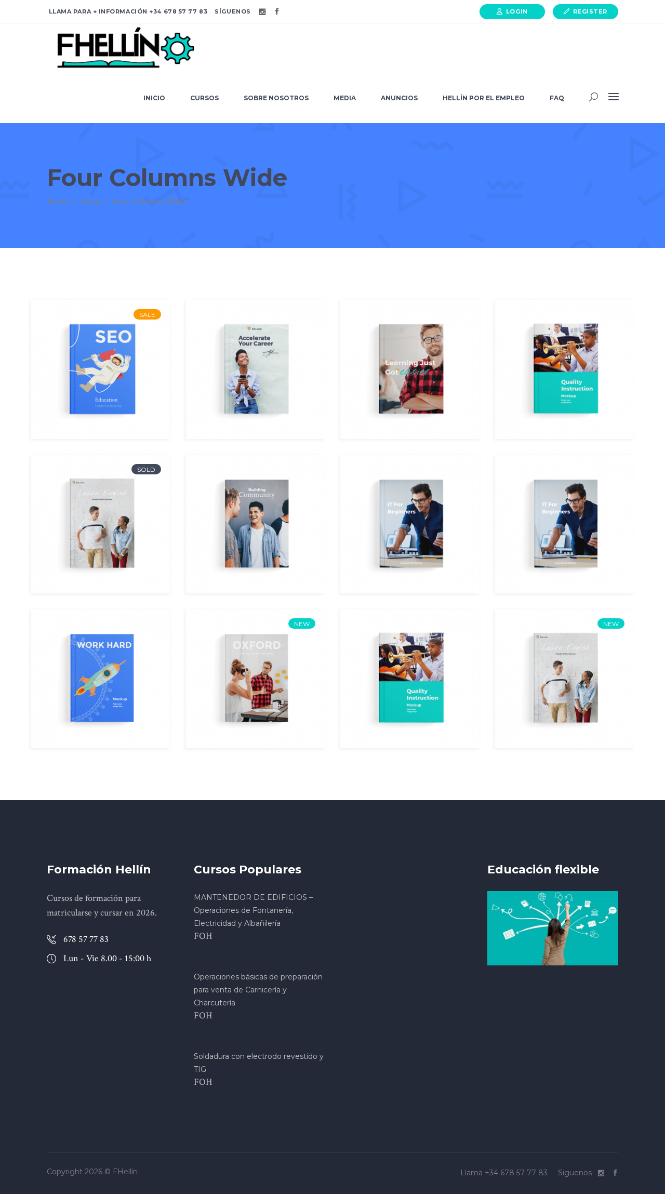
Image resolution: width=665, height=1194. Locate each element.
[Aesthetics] (564, 369)
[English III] (564, 678)
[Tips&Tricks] (410, 369)
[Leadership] (255, 369)
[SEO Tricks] (100, 369)
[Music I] (410, 678)
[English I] (100, 524)
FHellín (125, 1171)
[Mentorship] (100, 678)
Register (590, 11)
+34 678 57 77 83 (177, 11)
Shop (90, 201)
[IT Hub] (410, 524)
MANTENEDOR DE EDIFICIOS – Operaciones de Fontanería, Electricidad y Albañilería (253, 910)
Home (58, 201)
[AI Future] (255, 678)
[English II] (255, 524)
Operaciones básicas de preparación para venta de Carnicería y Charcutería (258, 989)
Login (517, 11)
